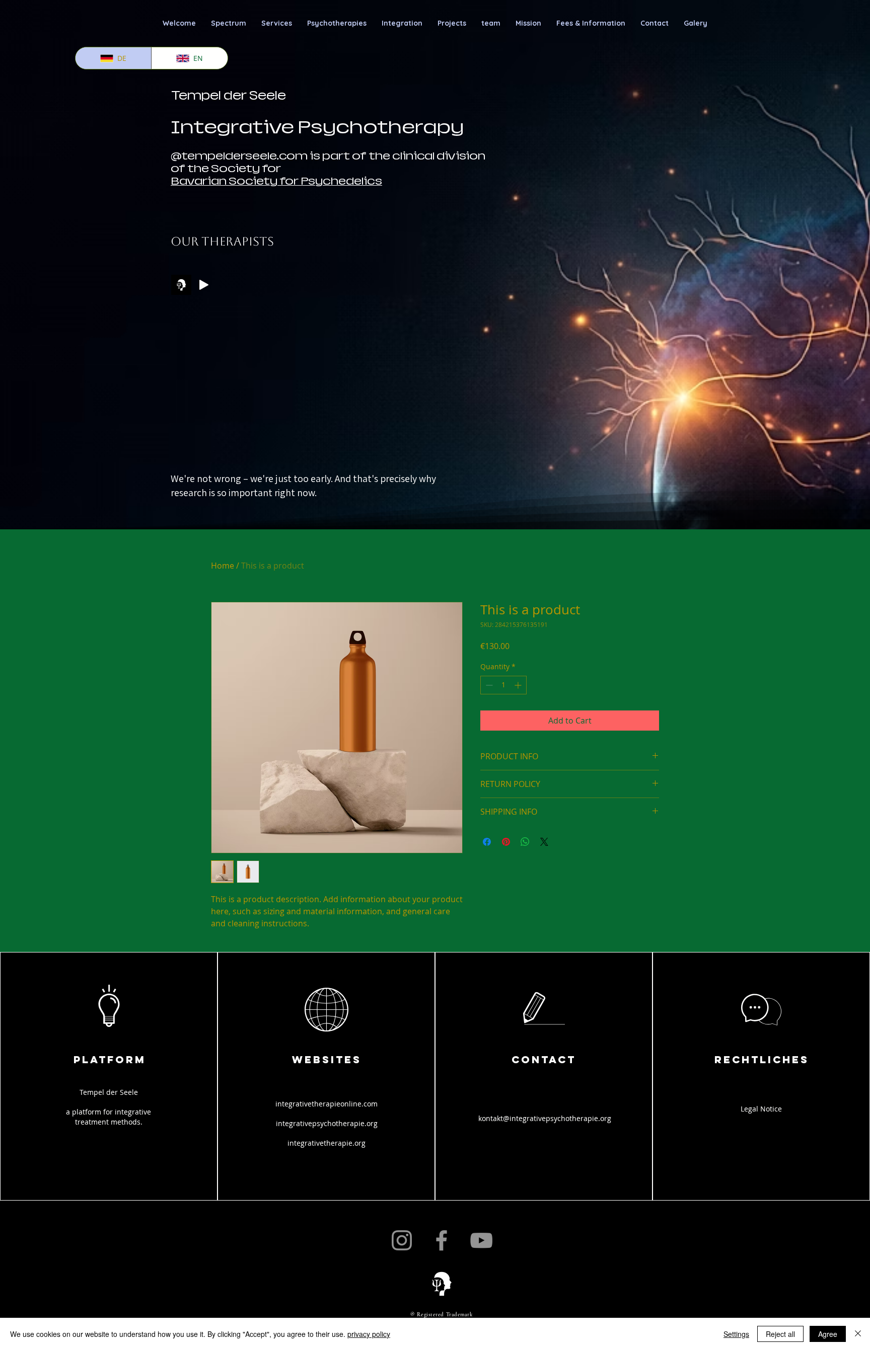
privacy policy (368, 1334)
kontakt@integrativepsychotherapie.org (544, 1118)
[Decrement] (488, 685)
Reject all (780, 1334)
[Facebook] (441, 1240)
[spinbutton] (503, 685)
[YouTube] (481, 1240)
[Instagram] (401, 1240)
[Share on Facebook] (487, 842)
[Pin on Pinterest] (506, 842)
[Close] (858, 1334)
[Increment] (519, 685)
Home (222, 565)
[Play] (203, 285)
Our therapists (222, 241)
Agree (827, 1334)
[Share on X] (544, 842)
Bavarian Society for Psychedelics (276, 181)
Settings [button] (736, 1334)
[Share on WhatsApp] (525, 842)
